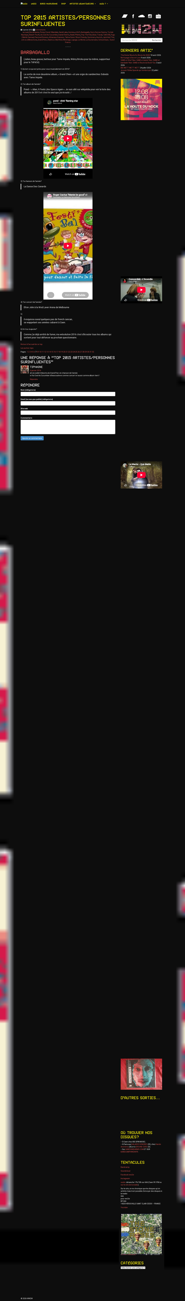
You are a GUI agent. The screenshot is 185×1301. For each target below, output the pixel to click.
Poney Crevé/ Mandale (49, 32)
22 (69, 352)
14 (50, 352)
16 (55, 352)
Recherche (156, 40)
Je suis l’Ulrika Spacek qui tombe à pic (136, 70)
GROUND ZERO (141, 1147)
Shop (63, 4)
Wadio (33, 4)
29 (86, 352)
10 (40, 352)
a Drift (77, 32)
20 (64, 352)
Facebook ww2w (127, 1175)
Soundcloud (125, 1171)
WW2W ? (103, 4)
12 (45, 352)
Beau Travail (97, 35)
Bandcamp (125, 1167)
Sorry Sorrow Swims (98, 32)
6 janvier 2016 (35, 370)
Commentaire (26, 418)
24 (74, 352)
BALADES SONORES (139, 1144)
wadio (123, 1182)
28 (83, 352)
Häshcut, (51, 40)
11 (43, 352)
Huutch (99, 37)
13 (48, 352)
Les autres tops (27, 348)
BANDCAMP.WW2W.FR (129, 1152)
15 (52, 352)
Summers (91, 37)
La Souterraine (92, 40)
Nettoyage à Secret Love (131, 58)
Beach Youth (34, 35)
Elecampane (34, 32)
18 (60, 352)
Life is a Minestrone (29, 40)
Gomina (71, 32)
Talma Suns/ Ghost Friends (76, 37)
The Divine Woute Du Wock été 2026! (135, 55)
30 (88, 352)
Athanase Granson (56, 37)
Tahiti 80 (106, 35)
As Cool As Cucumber (49, 35)
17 (57, 352)
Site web (24, 409)
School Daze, (103, 40)
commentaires (39, 30)
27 (81, 352)
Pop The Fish (86, 35)
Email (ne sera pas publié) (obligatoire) (37, 399)
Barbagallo (85, 32)
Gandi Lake (63, 32)
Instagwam (125, 1178)
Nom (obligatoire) (28, 390)
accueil (25, 32)
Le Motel (81, 40)
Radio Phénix (75, 35)
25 (76, 352)
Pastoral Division (41, 37)
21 (67, 352)
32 (93, 352)
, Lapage (74, 40)
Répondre (34, 379)
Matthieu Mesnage (63, 40)
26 (79, 352)
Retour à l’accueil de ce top (31, 344)
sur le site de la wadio (129, 1185)
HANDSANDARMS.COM (134, 1149)
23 (71, 352)
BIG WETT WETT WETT (130, 68)
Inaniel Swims (63, 35)
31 (91, 352)
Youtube (124, 1207)
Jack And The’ (108, 37)
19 (62, 352)
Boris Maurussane (49, 4)
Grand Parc (42, 40)
